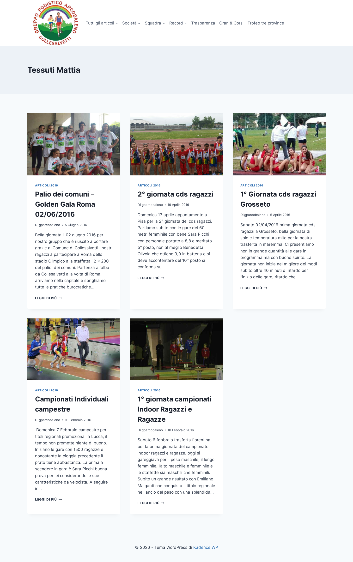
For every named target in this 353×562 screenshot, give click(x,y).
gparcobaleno (49, 225)
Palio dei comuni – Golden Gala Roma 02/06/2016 (65, 204)
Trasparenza (203, 23)
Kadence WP (205, 547)
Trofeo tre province (266, 23)
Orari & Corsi (231, 23)
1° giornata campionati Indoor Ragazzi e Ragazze (175, 409)
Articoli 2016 (46, 185)
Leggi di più (48, 298)
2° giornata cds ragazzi (176, 194)
